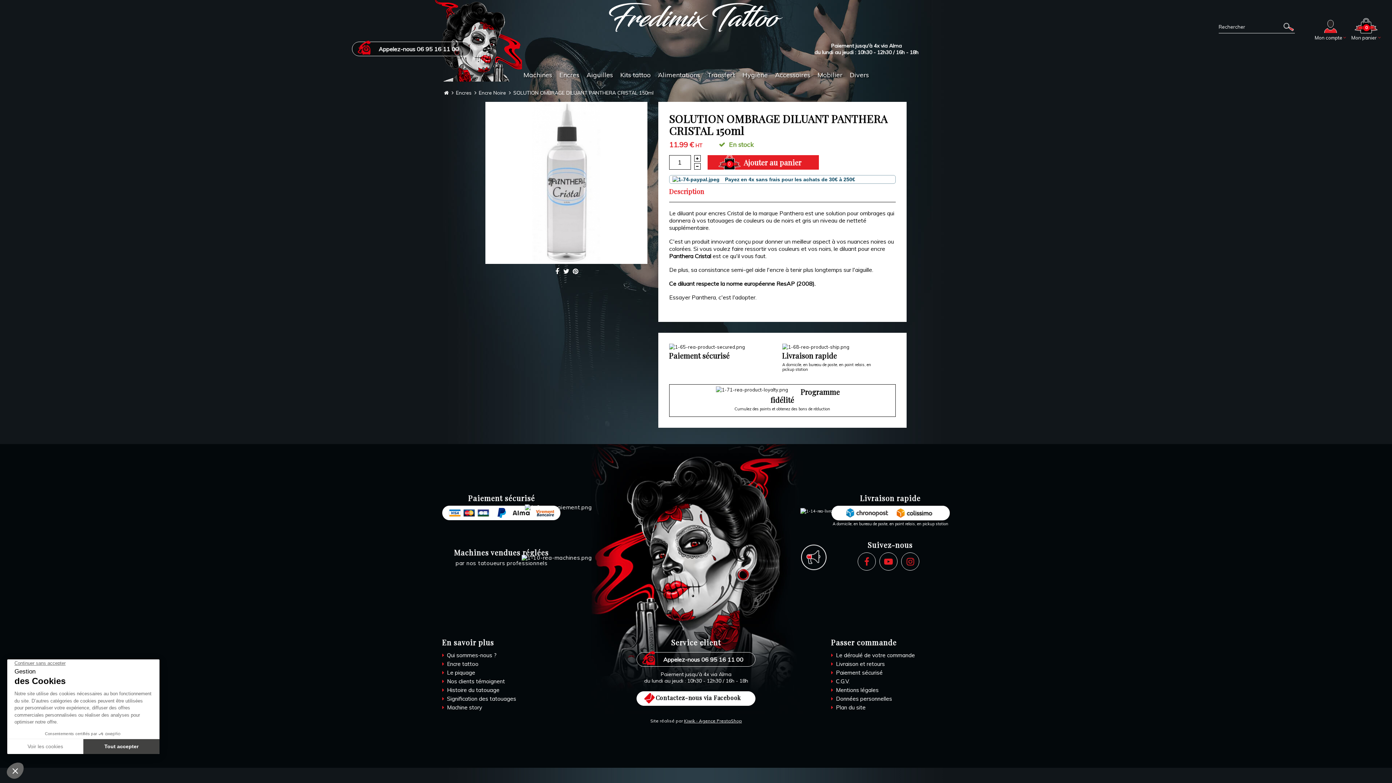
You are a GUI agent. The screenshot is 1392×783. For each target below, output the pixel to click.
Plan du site (850, 707)
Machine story (464, 707)
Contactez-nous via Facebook (698, 697)
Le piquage (460, 672)
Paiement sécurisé (858, 672)
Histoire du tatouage (473, 690)
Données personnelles (863, 698)
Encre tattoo (462, 663)
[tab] (691, 191)
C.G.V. (842, 681)
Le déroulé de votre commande (874, 655)
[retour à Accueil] (446, 93)
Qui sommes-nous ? (471, 655)
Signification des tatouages (481, 698)
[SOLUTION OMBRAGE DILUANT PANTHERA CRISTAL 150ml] (566, 183)
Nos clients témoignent (475, 681)
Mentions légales (856, 690)
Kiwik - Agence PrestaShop (713, 721)
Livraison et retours (859, 663)
